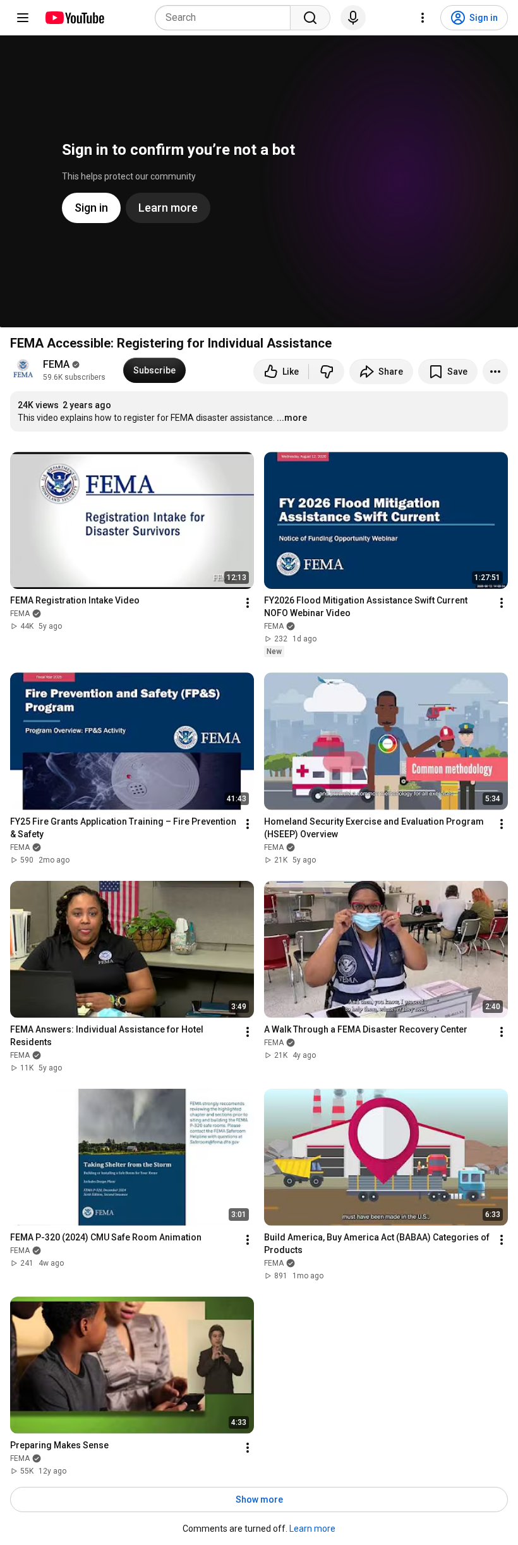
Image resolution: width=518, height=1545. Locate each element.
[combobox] (226, 17)
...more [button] (292, 418)
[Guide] (22, 17)
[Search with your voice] (353, 17)
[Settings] (422, 17)
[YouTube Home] (74, 17)
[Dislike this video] (326, 371)
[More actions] (495, 371)
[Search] (310, 17)
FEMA (56, 364)
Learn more (312, 1529)
